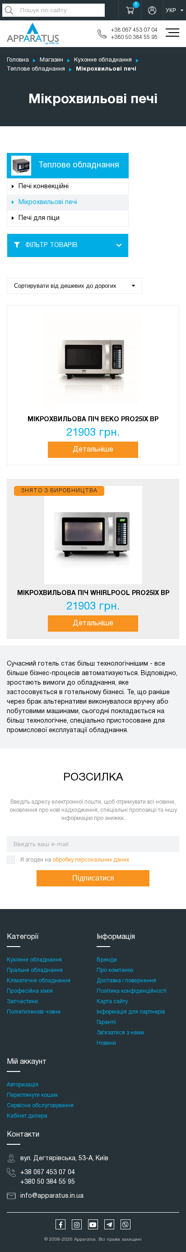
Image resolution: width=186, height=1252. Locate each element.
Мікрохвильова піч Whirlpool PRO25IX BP (93, 593)
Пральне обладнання (35, 970)
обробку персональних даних (90, 859)
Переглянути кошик (32, 1095)
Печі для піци (39, 218)
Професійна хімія (30, 991)
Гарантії (106, 1022)
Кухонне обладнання (103, 60)
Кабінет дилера (27, 1116)
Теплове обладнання (36, 69)
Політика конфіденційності (132, 991)
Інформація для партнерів (131, 1011)
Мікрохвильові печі (48, 202)
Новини (106, 1043)
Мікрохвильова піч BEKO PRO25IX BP (93, 420)
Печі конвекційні (44, 187)
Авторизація (22, 1084)
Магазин (51, 60)
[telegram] (109, 1224)
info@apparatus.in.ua (52, 1196)
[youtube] (93, 1224)
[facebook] (60, 1224)
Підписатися (93, 878)
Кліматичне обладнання (38, 980)
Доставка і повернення (126, 980)
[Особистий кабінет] (152, 10)
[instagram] (77, 1224)
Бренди (107, 959)
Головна (18, 60)
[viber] (125, 1224)
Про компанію (115, 970)
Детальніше (93, 450)
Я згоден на (74, 859)
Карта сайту (112, 1001)
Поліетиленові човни (33, 1011)
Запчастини (22, 1001)
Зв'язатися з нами (120, 1032)
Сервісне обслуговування (40, 1105)
